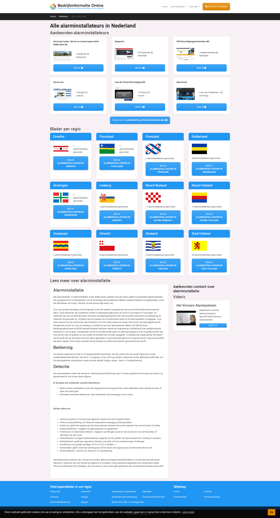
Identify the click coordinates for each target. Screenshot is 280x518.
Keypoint (119, 41)
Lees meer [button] (188, 512)
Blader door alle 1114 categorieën (128, 502)
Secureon (58, 82)
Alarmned (181, 82)
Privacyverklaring (212, 497)
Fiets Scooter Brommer (154, 497)
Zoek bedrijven (177, 6)
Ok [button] (271, 512)
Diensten (193, 6)
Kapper (84, 502)
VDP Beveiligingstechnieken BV (193, 41)
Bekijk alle (139, 120)
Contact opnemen (217, 6)
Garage (84, 497)
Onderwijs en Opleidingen (124, 491)
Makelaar (147, 491)
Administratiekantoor (60, 502)
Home (165, 6)
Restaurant (55, 491)
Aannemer (86, 491)
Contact (208, 491)
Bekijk (77, 68)
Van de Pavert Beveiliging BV (130, 82)
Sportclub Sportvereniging (124, 497)
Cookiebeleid (180, 497)
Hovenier (54, 497)
